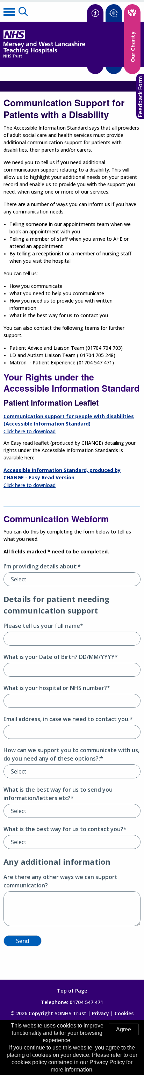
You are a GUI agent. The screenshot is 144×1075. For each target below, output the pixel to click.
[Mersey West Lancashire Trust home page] (44, 56)
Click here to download (29, 431)
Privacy (100, 1013)
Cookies (124, 1013)
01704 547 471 (86, 1002)
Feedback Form (140, 96)
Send (22, 941)
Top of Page (72, 990)
